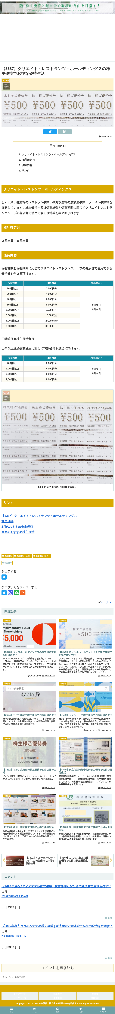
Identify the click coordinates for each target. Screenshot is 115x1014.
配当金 (95, 994)
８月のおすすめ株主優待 (17, 532)
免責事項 (57, 998)
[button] (106, 688)
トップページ (20, 994)
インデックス (20, 998)
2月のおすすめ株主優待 (17, 526)
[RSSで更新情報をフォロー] (22, 592)
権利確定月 (28, 159)
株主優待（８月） (43, 556)
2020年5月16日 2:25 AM (14, 896)
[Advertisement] (57, 40)
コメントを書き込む (57, 968)
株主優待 (7, 521)
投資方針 (95, 998)
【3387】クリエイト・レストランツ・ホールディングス (39, 515)
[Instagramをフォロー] (10, 592)
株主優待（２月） (24, 556)
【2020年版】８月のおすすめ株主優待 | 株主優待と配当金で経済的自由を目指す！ (57, 926)
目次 (53, 145)
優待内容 (27, 165)
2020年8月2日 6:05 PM (13, 936)
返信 (110, 918)
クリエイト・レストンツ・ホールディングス (48, 154)
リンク (26, 170)
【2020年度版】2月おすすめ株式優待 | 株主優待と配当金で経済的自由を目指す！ (56, 886)
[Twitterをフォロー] (4, 592)
